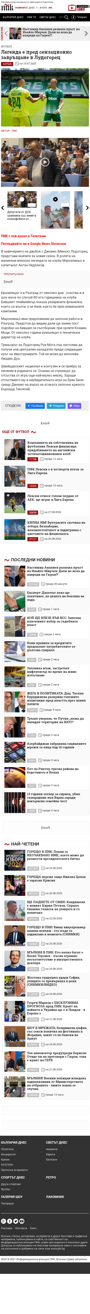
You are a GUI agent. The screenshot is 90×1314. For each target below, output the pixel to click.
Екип (33, 1228)
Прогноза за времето (14, 1169)
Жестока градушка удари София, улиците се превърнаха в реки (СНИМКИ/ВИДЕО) (53, 981)
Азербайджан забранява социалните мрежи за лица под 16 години (56, 745)
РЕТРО (51, 1177)
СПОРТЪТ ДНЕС (13, 1177)
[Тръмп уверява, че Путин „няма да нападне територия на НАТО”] (14, 727)
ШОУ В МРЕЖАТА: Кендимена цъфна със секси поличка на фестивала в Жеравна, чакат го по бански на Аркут (56, 1033)
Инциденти (8, 1154)
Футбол (6, 46)
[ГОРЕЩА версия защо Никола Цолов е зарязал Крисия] (14, 885)
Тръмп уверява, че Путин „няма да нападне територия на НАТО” (55, 720)
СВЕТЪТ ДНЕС (48, 17)
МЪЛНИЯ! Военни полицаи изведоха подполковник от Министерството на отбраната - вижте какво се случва (56, 1083)
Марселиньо (72, 261)
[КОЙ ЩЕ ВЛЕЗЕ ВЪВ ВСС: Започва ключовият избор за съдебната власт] (14, 626)
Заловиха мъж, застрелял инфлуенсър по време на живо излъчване (51, 671)
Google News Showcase (48, 244)
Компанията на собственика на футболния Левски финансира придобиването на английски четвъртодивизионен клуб (52, 448)
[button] (86, 33)
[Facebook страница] (9, 1221)
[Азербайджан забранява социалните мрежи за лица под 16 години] (14, 752)
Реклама (6, 1228)
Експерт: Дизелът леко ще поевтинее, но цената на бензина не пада (55, 596)
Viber (76, 405)
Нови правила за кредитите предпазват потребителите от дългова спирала (51, 646)
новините (21, 7)
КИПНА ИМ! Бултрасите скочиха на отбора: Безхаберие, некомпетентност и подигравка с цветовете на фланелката (56, 528)
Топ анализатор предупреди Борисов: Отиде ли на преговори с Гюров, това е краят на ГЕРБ (57, 1056)
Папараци (7, 1203)
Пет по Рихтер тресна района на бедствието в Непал (52, 770)
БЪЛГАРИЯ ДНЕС (13, 17)
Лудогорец (79, 251)
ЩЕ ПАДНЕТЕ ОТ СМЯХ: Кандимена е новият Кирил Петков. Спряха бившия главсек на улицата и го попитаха (56, 907)
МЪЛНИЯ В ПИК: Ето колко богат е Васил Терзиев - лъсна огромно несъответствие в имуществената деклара (55, 958)
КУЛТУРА (7, 1164)
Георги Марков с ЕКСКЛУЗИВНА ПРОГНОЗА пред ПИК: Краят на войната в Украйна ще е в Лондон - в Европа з (56, 1008)
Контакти (21, 1228)
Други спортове (11, 1184)
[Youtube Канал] (21, 1221)
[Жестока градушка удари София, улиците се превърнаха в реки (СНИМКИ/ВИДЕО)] (14, 986)
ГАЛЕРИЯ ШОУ (11, 1197)
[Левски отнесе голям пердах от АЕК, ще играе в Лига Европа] (14, 502)
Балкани (51, 1159)
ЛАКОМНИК (55, 1197)
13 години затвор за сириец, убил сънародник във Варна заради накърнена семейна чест (53, 797)
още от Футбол (15, 432)
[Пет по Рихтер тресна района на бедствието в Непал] (14, 777)
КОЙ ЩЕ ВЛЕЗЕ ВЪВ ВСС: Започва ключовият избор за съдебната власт (54, 621)
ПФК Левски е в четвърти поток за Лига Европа (55, 471)
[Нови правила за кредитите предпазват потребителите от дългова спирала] (14, 651)
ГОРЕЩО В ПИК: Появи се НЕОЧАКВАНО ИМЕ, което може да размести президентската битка (55, 855)
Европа (50, 1154)
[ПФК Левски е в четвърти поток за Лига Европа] (14, 476)
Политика (7, 1149)
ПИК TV (31, 17)
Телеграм (38, 236)
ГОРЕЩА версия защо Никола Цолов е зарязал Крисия (56, 878)
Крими (5, 1159)
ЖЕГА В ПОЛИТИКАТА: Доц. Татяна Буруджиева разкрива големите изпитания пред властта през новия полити (56, 699)
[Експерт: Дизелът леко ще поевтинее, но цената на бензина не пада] (14, 601)
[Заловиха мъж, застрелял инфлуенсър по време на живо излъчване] (14, 676)
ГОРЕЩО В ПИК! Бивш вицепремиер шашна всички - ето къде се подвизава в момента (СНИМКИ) (56, 930)
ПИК (14, 130)
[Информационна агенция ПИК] (7, 7)
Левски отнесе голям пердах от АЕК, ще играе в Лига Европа (52, 498)
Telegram (82, 17)
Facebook (37, 405)
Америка (51, 1149)
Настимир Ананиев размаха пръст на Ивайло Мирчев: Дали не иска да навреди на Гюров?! (56, 571)
